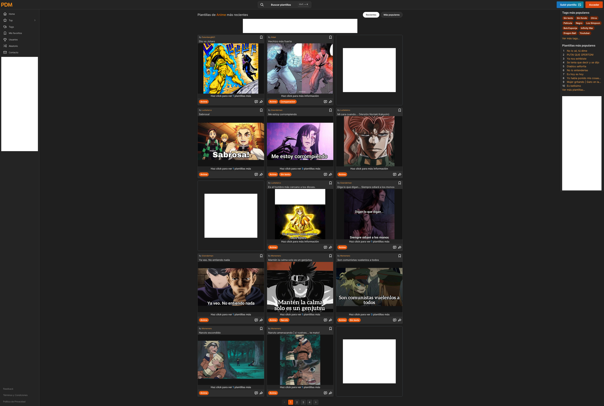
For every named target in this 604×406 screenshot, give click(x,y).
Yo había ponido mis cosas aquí (583, 78)
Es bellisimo (574, 85)
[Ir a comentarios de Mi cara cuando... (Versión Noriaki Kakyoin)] (394, 174)
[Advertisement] (19, 104)
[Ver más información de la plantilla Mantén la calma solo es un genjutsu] (300, 289)
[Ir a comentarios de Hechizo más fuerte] (325, 101)
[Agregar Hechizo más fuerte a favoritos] (330, 37)
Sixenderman (276, 110)
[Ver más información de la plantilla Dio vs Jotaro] (231, 70)
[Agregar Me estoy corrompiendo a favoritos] (330, 110)
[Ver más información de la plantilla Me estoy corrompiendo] (300, 143)
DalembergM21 (208, 37)
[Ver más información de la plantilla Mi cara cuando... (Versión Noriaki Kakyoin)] (369, 143)
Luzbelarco (207, 110)
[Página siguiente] (315, 402)
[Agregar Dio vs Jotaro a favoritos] (261, 37)
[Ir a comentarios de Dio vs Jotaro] (256, 101)
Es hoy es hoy (575, 74)
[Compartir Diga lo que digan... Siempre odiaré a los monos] (399, 247)
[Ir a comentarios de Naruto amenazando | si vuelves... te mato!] (325, 393)
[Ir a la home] (6, 5)
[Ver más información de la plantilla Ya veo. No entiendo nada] (231, 289)
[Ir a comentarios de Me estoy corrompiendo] (325, 174)
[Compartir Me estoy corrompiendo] (330, 174)
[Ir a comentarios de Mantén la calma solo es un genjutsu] (325, 320)
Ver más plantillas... (573, 89)
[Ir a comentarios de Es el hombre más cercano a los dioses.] (325, 247)
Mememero (276, 256)
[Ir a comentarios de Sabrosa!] (256, 174)
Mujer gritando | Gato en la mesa (583, 82)
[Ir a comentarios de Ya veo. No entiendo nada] (256, 320)
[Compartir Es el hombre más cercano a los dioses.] (330, 247)
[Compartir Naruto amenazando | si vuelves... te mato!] (330, 393)
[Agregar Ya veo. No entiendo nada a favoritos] (261, 256)
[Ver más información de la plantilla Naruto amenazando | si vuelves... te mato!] (300, 362)
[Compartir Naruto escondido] (261, 393)
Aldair (273, 37)
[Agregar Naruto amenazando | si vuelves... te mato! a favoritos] (330, 328)
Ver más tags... (571, 38)
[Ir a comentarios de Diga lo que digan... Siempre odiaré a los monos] (394, 247)
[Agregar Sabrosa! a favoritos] (261, 110)
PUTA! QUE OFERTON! (580, 54)
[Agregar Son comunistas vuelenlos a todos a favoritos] (399, 256)
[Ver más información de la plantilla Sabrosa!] (231, 143)
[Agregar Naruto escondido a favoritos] (261, 328)
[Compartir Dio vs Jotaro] (261, 101)
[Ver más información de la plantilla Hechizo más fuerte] (300, 70)
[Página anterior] (284, 402)
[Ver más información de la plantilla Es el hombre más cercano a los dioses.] (300, 216)
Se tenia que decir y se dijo (583, 62)
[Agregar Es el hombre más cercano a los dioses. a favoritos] (330, 183)
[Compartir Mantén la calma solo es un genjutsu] (330, 320)
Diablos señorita (576, 66)
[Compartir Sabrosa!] (261, 174)
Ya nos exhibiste (576, 58)
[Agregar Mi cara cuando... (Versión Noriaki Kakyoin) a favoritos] (399, 110)
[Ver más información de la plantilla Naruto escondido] (231, 362)
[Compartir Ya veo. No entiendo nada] (261, 320)
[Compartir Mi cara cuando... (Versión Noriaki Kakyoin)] (399, 174)
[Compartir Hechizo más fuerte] (330, 101)
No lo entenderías (577, 70)
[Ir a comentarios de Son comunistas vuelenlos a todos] (394, 320)
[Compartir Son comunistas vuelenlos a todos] (399, 320)
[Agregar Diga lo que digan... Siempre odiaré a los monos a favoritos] (399, 183)
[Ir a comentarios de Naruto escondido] (256, 393)
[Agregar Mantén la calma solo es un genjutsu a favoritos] (330, 256)
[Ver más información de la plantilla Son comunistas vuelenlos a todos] (369, 289)
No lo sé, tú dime (577, 50)
